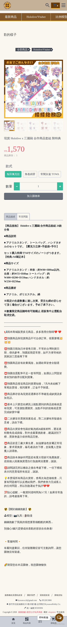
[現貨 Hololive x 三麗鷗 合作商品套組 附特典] (33, 89)
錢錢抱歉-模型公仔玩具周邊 (30, 612)
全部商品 (22, 49)
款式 (9, 166)
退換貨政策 (45, 595)
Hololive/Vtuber (36, 16)
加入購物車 (33, 196)
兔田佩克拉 (13, 174)
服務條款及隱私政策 (13, 595)
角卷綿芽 (30, 174)
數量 (9, 186)
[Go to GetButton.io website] (59, 624)
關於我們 (31, 595)
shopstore (52, 612)
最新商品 (11, 16)
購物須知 (58, 595)
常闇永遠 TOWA (49, 174)
